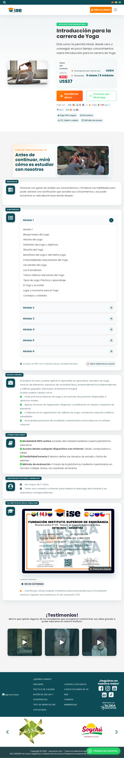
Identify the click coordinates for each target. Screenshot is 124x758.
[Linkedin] (104, 695)
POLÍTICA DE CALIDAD (44, 689)
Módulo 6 (28, 351)
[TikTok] (111, 695)
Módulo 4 (28, 329)
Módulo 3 (28, 318)
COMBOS (68, 699)
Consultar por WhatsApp (101, 96)
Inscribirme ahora (71, 95)
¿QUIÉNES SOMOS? (42, 679)
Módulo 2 (28, 307)
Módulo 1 (28, 220)
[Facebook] (101, 688)
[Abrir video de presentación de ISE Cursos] (83, 160)
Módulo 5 (28, 340)
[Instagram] (107, 688)
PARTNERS (38, 684)
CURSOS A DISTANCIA (75, 684)
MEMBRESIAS (70, 704)
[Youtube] (114, 688)
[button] (101, 10)
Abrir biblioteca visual (102, 363)
